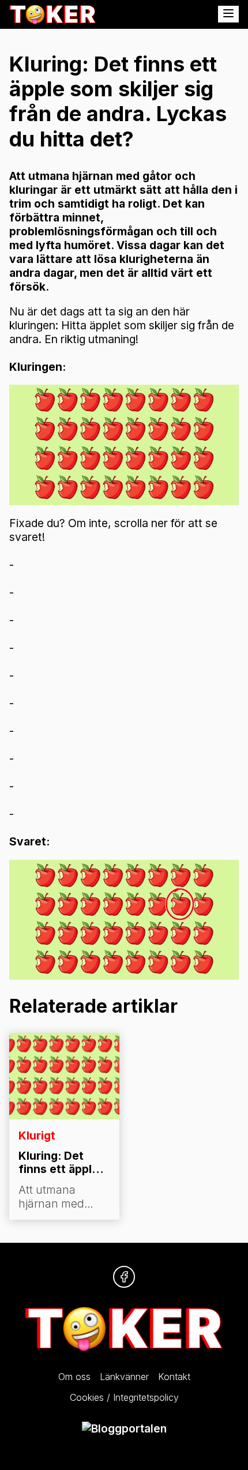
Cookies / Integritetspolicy (124, 1397)
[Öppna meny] (228, 14)
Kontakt (174, 1376)
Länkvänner (124, 1376)
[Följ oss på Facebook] (124, 1277)
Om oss (74, 1376)
